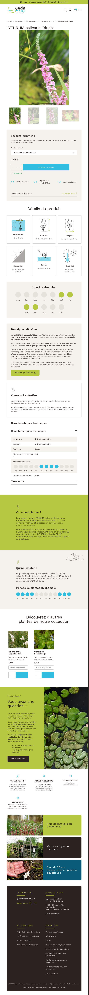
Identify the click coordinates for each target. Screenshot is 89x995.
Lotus (48, 940)
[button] (75, 10)
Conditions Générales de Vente (67, 984)
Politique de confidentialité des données (37, 987)
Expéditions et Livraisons (28, 936)
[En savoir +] (62, 2)
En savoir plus (68, 193)
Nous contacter (52, 914)
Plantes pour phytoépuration (58, 945)
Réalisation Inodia (59, 987)
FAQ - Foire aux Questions (28, 932)
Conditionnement (17, 148)
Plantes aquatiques (54, 932)
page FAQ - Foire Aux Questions (20, 717)
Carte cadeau (52, 973)
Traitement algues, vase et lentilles (56, 968)
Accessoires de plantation (57, 949)
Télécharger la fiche (24, 372)
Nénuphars (51, 936)
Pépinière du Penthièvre (27, 945)
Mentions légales (49, 984)
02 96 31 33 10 (56, 901)
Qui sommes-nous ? (26, 899)
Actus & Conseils (24, 940)
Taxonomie (17, 481)
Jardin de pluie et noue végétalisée (56, 961)
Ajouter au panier (46, 167)
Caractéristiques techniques (28, 430)
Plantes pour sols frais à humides (56, 954)
